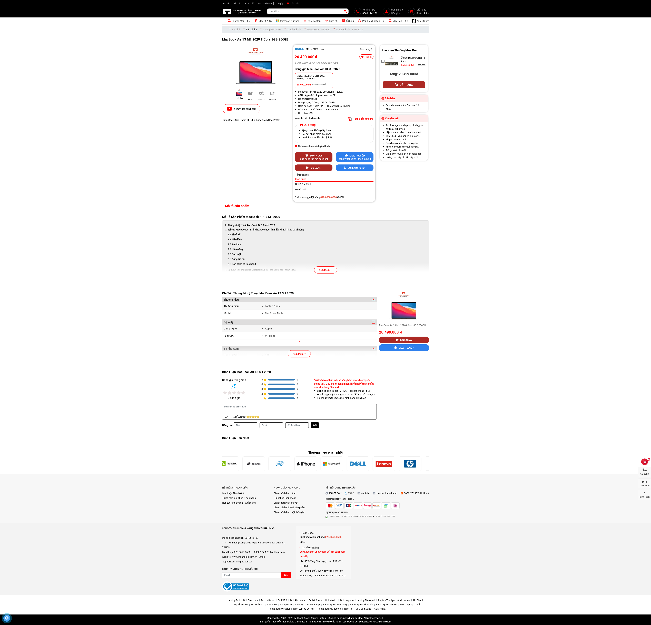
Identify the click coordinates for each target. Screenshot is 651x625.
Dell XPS (282, 600)
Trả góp (279, 3)
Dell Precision (250, 600)
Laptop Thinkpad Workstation (394, 600)
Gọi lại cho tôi (356, 167)
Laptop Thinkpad (366, 600)
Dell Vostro (331, 600)
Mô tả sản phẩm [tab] (237, 205)
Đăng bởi (227, 425)
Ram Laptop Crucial (279, 608)
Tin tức (237, 3)
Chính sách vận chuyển (286, 502)
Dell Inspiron (347, 600)
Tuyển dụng (249, 502)
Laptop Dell (234, 600)
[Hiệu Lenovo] (364, 463)
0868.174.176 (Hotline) (416, 493)
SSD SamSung (363, 608)
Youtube (365, 493)
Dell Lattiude (268, 600)
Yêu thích (295, 3)
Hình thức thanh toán (285, 498)
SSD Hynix (380, 608)
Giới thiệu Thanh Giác (233, 493)
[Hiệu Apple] (286, 463)
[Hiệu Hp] (390, 463)
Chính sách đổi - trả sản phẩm (289, 507)
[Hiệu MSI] (416, 463)
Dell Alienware (297, 600)
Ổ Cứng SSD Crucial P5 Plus (413, 59)
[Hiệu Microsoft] (312, 463)
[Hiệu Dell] (299, 49)
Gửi (315, 425)
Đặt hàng (406, 84)
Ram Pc (348, 608)
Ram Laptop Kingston (329, 608)
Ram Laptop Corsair (303, 608)
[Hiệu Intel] (260, 463)
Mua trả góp (406, 347)
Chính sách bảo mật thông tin (289, 512)
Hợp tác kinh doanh (232, 502)
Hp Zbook (418, 600)
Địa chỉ (226, 3)
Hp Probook (257, 604)
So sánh (316, 167)
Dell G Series (315, 600)
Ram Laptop (313, 604)
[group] (256, 66)
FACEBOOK (335, 493)
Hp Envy (299, 604)
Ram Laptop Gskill (410, 604)
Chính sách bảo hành (285, 493)
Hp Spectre (286, 604)
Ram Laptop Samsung (335, 604)
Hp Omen (272, 604)
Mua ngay (406, 339)
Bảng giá (249, 3)
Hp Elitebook (241, 604)
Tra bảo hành (265, 3)
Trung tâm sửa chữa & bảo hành (239, 498)
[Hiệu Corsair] (234, 463)
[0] (644, 461)
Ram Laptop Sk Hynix (361, 604)
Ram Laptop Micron (386, 604)
